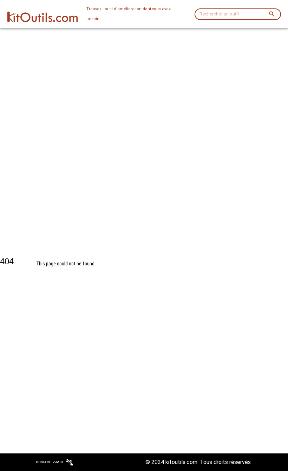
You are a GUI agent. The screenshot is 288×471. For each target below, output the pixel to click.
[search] (272, 14)
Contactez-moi (49, 462)
